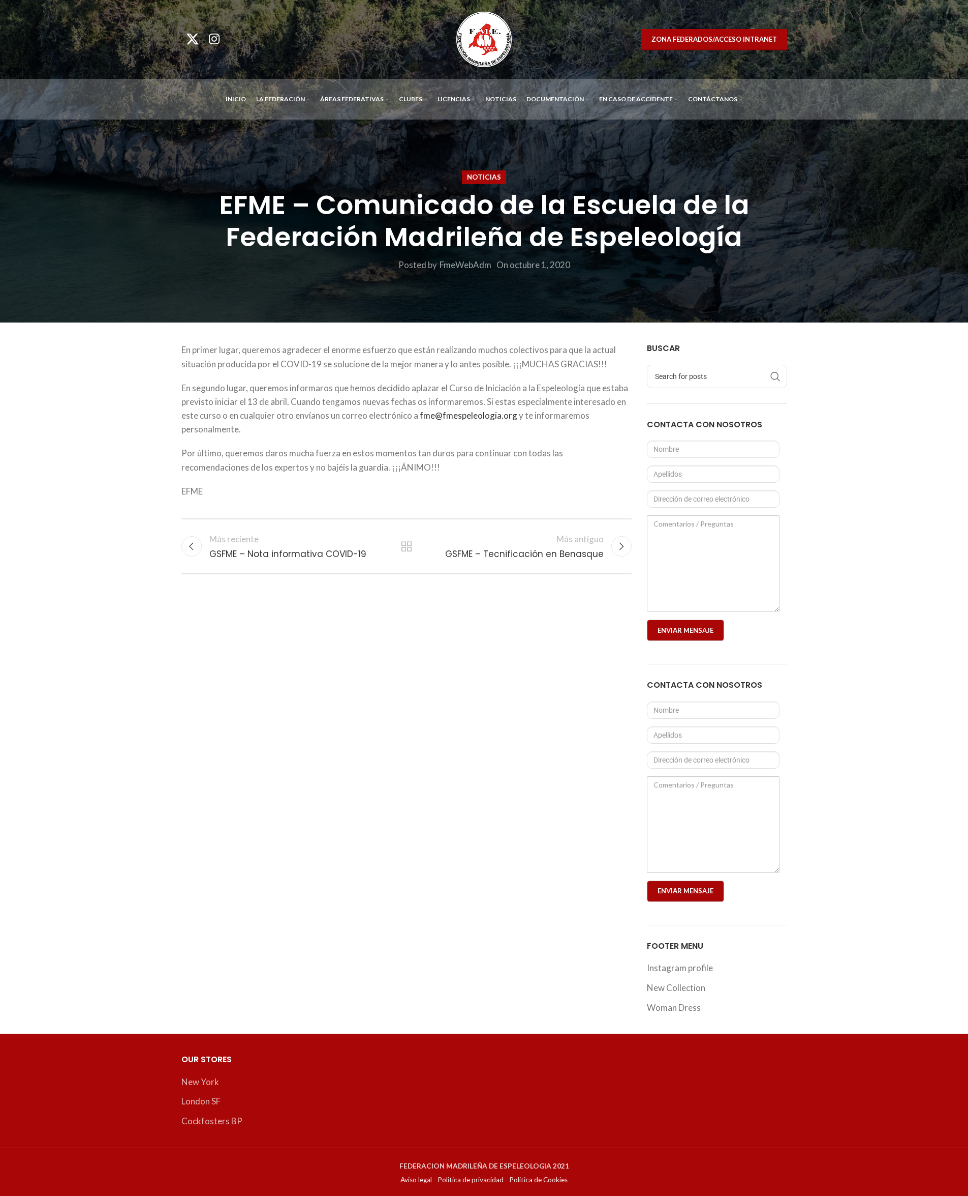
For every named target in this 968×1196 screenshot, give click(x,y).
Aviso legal (416, 1180)
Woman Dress (674, 1007)
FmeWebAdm (465, 264)
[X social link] (192, 39)
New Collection (676, 987)
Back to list (406, 546)
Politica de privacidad (471, 1180)
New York (200, 1081)
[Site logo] (484, 38)
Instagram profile (680, 967)
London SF (201, 1101)
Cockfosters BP (211, 1121)
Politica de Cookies (538, 1180)
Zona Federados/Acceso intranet (714, 39)
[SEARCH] (775, 376)
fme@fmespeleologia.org (468, 415)
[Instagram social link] (214, 39)
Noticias (484, 177)
